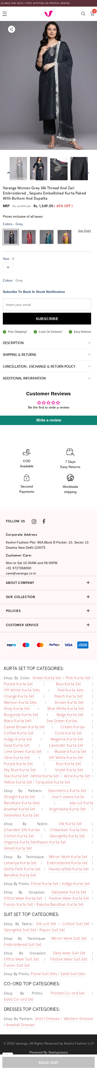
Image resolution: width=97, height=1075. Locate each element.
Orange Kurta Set (19, 696)
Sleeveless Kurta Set (21, 815)
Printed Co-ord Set (68, 993)
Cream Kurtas (72, 727)
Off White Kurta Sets (22, 690)
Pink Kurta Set (77, 677)
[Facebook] (44, 521)
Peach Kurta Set (68, 696)
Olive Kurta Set (17, 757)
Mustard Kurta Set (70, 751)
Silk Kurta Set (70, 823)
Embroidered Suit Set (22, 944)
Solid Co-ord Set (18, 999)
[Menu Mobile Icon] (5, 14)
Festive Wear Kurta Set (69, 898)
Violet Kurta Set (69, 769)
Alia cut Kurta (81, 803)
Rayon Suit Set (52, 929)
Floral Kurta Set (44, 883)
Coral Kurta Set (68, 733)
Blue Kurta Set (68, 684)
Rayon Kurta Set (51, 842)
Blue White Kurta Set (65, 708)
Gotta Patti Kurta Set (22, 869)
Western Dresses (78, 1018)
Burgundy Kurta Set (21, 714)
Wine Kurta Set (77, 776)
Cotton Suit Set (75, 923)
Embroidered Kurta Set (67, 862)
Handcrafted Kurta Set (68, 869)
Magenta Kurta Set (67, 739)
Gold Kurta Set (17, 745)
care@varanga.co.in (21, 573)
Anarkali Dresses (20, 1024)
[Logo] (48, 13)
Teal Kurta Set (16, 776)
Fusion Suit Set (17, 965)
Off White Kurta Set (66, 757)
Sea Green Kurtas (61, 720)
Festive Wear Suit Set (68, 959)
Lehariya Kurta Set (20, 862)
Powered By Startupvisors (48, 1052)
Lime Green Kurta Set (23, 751)
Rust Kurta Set (68, 763)
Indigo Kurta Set (18, 739)
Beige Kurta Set (70, 714)
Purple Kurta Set (18, 684)
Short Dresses (47, 1018)
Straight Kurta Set (19, 796)
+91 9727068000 (18, 568)
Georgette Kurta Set (67, 836)
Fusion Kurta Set (18, 904)
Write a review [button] (48, 420)
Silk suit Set (46, 923)
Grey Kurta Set (17, 708)
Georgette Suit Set (20, 929)
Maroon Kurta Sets (20, 702)
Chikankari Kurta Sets (69, 829)
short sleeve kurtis (68, 796)
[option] (48, 86)
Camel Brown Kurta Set (24, 727)
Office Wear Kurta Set (23, 898)
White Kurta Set (45, 776)
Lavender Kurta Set (66, 745)
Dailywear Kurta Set (69, 892)
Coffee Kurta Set (18, 733)
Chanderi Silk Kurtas (22, 829)
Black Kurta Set (17, 720)
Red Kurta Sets (70, 690)
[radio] (11, 237)
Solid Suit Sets (73, 973)
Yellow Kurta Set (18, 782)
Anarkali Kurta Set (19, 809)
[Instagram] (34, 521)
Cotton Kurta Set (19, 836)
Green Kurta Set (46, 677)
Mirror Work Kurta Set (68, 856)
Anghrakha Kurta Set (67, 809)
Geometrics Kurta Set (67, 790)
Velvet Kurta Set (18, 848)
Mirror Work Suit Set (69, 938)
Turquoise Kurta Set (52, 782)
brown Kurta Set (69, 702)
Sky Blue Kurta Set (20, 769)
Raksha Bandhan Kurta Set (60, 904)
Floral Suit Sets (44, 973)
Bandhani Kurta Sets (22, 803)
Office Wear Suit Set (21, 959)
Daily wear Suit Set (69, 953)
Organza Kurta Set (20, 842)
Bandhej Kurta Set (20, 875)
